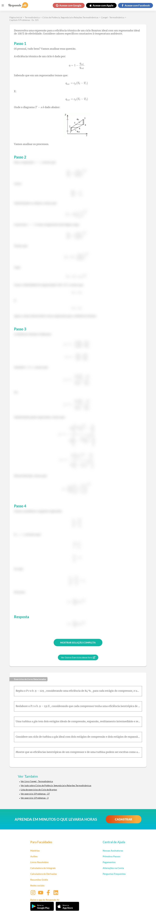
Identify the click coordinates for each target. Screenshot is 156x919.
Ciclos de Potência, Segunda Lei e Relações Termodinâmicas (70, 17)
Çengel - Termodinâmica (112, 17)
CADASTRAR (123, 819)
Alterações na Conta (113, 868)
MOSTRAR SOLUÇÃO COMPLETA (78, 642)
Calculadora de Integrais (43, 868)
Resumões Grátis (39, 879)
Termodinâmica (32, 17)
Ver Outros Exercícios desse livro (76, 657)
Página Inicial (15, 17)
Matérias (35, 850)
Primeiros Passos (111, 856)
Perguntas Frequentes (114, 873)
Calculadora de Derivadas (43, 873)
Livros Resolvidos (39, 862)
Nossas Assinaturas (113, 850)
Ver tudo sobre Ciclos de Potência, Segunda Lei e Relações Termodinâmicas (56, 785)
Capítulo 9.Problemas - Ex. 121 (24, 20)
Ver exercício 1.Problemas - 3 (34, 798)
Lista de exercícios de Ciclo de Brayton (39, 789)
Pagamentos (109, 862)
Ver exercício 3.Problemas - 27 (35, 793)
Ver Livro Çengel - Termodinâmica (37, 781)
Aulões (34, 856)
